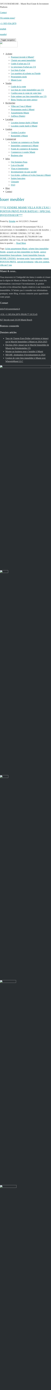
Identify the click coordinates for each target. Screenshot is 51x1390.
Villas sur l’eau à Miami (21, 106)
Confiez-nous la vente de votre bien (26, 93)
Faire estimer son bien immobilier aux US (29, 96)
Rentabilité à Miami (19, 136)
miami (46, 258)
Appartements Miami (20, 113)
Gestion (8, 129)
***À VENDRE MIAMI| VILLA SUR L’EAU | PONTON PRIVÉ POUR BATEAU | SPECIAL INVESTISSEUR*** (25, 211)
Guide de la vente (18, 86)
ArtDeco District (18, 116)
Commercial (10, 139)
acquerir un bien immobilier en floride (23, 252)
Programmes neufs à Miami (22, 109)
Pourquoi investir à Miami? (22, 57)
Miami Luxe (16, 80)
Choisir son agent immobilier (23, 60)
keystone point (23, 258)
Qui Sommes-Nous (19, 162)
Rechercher (10, 103)
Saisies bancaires (18, 178)
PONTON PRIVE (8, 262)
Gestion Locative (18, 132)
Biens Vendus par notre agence (24, 100)
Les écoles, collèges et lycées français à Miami (31, 175)
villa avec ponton (41, 262)
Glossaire (15, 181)
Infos (7, 159)
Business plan (17, 155)
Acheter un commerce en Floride (25, 142)
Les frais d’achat (18, 70)
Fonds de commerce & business (24, 149)
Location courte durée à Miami (24, 126)
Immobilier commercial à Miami (24, 145)
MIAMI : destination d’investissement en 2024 (25, 355)
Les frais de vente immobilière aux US (27, 90)
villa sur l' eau (6, 265)
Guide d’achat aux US (20, 63)
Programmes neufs (19, 77)
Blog (7, 188)
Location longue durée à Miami (24, 122)
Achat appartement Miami (16, 248)
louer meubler (36, 258)
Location (9, 119)
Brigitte (12, 221)
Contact (8, 191)
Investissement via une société (24, 172)
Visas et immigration (19, 168)
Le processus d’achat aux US (23, 67)
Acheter (8, 54)
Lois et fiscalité (17, 165)
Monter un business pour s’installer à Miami (24, 351)
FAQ (13, 185)
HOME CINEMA (8, 258)
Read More (21, 243)
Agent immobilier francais (33, 255)
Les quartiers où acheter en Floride (26, 73)
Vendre (8, 83)
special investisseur (25, 262)
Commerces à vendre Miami (23, 152)
